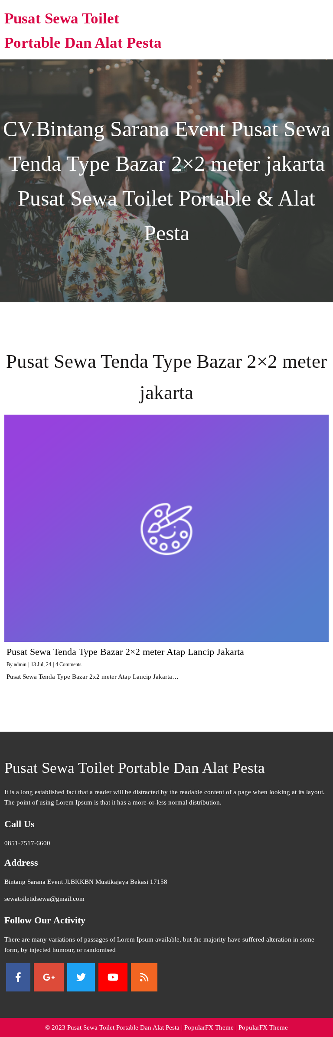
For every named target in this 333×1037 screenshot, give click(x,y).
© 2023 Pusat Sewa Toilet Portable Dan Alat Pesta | (114, 1027)
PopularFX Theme (209, 1027)
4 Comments (69, 664)
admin (20, 664)
